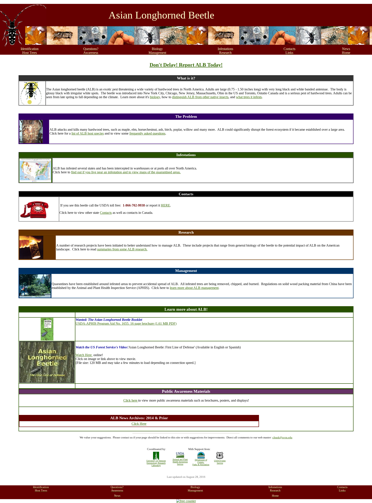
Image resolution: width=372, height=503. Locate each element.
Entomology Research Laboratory (156, 464)
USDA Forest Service (220, 462)
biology (155, 97)
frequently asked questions (147, 133)
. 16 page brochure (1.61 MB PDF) (153, 323)
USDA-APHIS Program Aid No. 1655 (102, 323)
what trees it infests (249, 97)
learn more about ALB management (194, 288)
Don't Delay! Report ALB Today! (186, 65)
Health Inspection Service (180, 463)
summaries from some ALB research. (122, 249)
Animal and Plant (180, 459)
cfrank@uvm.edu (282, 437)
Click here (130, 400)
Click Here (139, 423)
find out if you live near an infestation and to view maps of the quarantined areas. (126, 172)
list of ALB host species (87, 133)
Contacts (106, 212)
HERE (165, 205)
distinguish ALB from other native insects (200, 97)
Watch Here (84, 355)
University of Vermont (156, 461)
